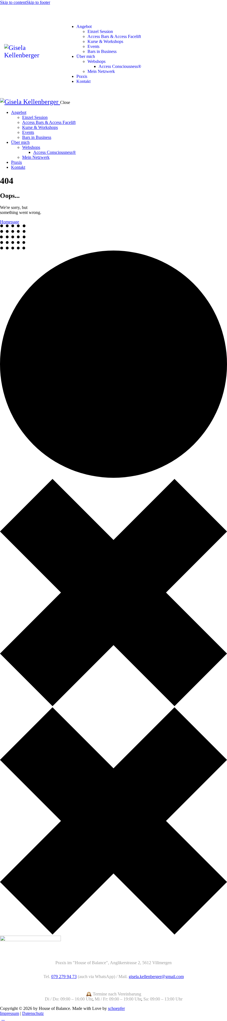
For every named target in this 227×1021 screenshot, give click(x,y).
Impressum (9, 1013)
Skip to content (13, 2)
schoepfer (116, 1008)
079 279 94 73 (64, 976)
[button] (68, 17)
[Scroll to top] (3, 1018)
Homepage (9, 221)
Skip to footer (38, 2)
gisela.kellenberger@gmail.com (156, 976)
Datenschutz (33, 1013)
